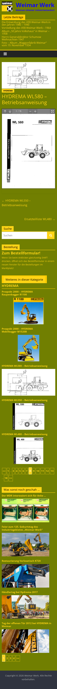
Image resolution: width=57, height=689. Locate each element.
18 (6, 478)
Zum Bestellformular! (21, 252)
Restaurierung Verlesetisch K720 (21, 561)
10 (37, 471)
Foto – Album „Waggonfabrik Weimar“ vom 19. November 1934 (24, 44)
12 (47, 471)
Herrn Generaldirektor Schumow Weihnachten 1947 (21, 38)
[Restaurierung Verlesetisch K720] (25, 563)
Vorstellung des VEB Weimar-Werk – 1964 (26, 28)
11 (42, 471)
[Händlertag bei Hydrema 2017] (25, 595)
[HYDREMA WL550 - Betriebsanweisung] (28, 403)
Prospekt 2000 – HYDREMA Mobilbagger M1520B (17, 330)
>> (10, 478)
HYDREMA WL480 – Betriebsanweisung (24, 434)
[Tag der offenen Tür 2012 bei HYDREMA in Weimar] (25, 629)
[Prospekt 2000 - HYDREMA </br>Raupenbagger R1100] (28, 297)
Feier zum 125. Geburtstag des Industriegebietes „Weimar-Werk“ (22, 528)
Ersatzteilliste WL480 (39, 219)
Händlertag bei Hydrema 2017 (20, 592)
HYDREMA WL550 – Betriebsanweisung (16, 203)
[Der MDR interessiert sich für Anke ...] (25, 498)
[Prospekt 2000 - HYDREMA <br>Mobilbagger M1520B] (28, 334)
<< (4, 471)
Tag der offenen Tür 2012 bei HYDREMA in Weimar (26, 625)
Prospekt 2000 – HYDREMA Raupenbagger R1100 (17, 293)
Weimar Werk (35, 5)
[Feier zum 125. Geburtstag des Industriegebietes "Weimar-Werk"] (25, 532)
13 (52, 471)
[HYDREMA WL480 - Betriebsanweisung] (28, 437)
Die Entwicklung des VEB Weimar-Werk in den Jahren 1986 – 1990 (26, 23)
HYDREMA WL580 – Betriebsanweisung (24, 366)
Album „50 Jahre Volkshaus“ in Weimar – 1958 (25, 32)
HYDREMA (8, 90)
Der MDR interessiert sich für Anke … (24, 495)
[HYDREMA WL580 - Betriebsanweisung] (28, 368)
